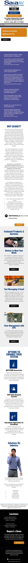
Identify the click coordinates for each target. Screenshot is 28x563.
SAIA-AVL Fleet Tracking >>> (14, 15)
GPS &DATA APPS (12, 506)
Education (15, 492)
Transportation (15, 498)
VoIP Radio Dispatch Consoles (14, 395)
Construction (15, 490)
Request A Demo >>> (14, 13)
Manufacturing (15, 495)
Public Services (15, 496)
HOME (2, 504)
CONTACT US (17, 507)
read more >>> (11, 39)
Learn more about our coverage (11, 64)
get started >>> (19, 542)
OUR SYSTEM (8, 504)
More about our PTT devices (11, 116)
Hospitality (15, 493)
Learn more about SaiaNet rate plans (12, 84)
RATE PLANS (23, 504)
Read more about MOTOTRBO (11, 99)
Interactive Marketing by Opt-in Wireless (14, 561)
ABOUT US (10, 507)
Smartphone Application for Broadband (14, 423)
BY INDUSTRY (21, 506)
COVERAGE (16, 504)
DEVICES (4, 506)
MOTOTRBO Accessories (14, 370)
